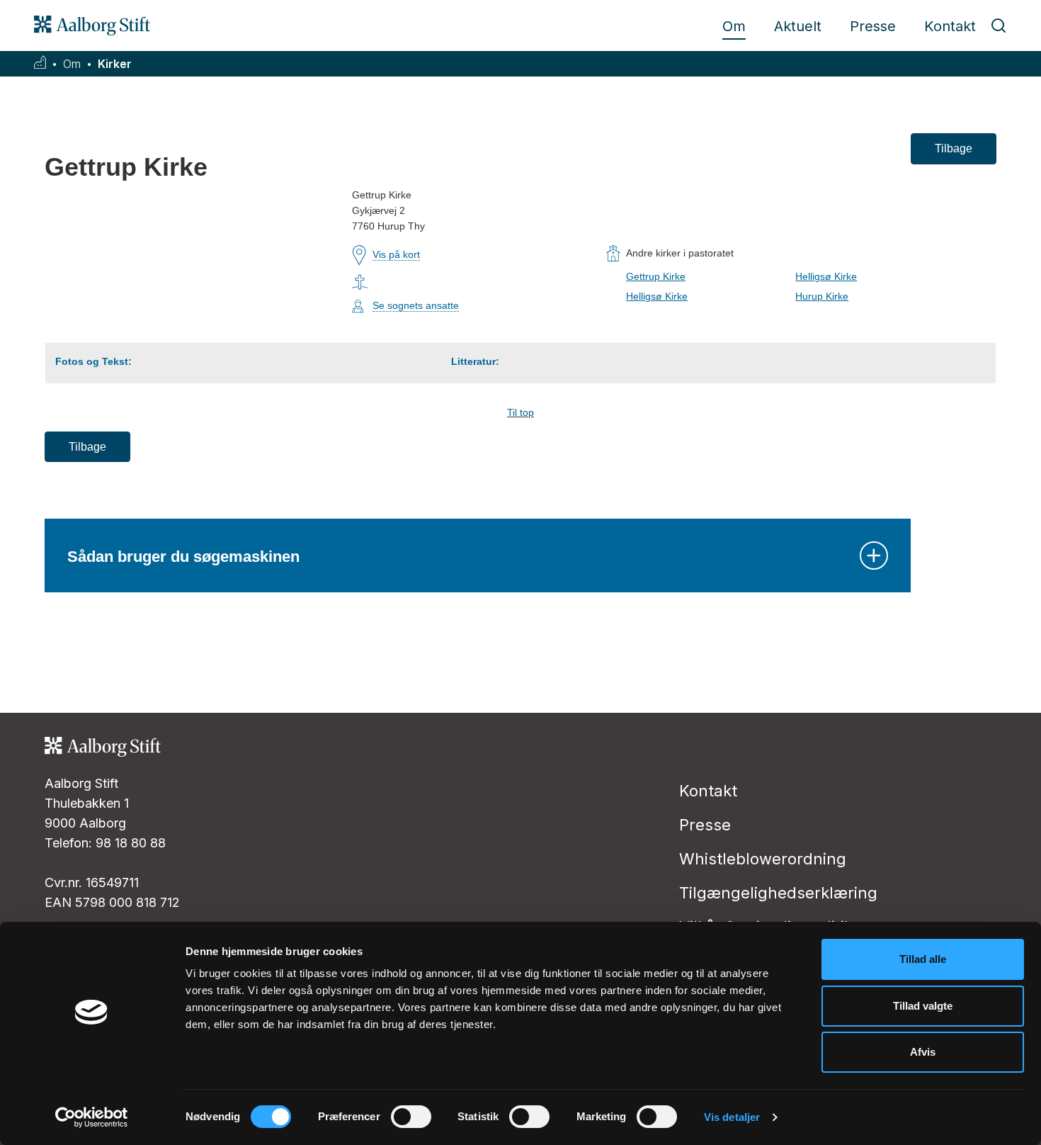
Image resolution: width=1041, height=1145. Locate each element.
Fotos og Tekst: (93, 361)
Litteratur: (475, 361)
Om (734, 26)
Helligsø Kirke (826, 276)
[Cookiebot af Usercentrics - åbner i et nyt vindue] (92, 1117)
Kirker (115, 64)
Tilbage (953, 148)
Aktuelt (797, 26)
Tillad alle (922, 959)
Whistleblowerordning (762, 858)
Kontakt (950, 26)
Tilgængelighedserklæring (778, 892)
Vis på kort (396, 254)
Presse (873, 26)
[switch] (411, 1116)
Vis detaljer (732, 1117)
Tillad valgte (922, 1006)
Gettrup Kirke (656, 276)
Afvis (922, 1052)
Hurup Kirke (821, 296)
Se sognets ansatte (415, 305)
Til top (520, 412)
